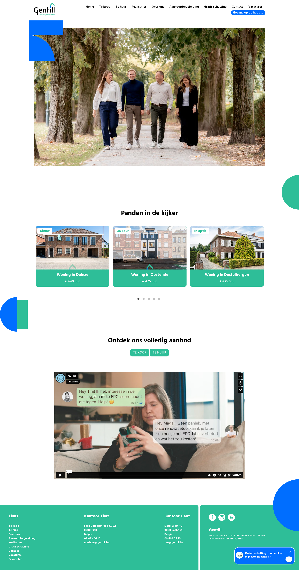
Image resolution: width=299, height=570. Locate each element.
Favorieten (15, 559)
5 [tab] (160, 299)
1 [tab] (139, 299)
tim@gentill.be (174, 542)
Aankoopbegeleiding (184, 7)
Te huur (121, 7)
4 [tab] (154, 299)
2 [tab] (144, 299)
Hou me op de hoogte (248, 12)
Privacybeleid (237, 538)
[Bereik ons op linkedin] (231, 517)
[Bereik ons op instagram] (221, 517)
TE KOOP (139, 352)
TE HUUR (159, 352)
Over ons (158, 7)
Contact (237, 7)
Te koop (105, 7)
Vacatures (255, 7)
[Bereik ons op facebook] (212, 517)
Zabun (253, 535)
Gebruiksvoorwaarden (219, 538)
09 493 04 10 (92, 538)
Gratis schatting (215, 7)
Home (90, 7)
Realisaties (139, 7)
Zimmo (261, 535)
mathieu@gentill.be (97, 542)
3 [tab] (149, 299)
